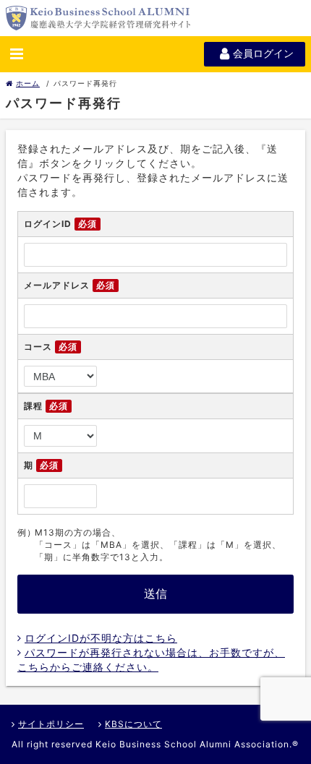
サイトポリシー (51, 723)
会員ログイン (263, 53)
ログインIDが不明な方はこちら (101, 638)
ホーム (28, 83)
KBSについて (133, 723)
